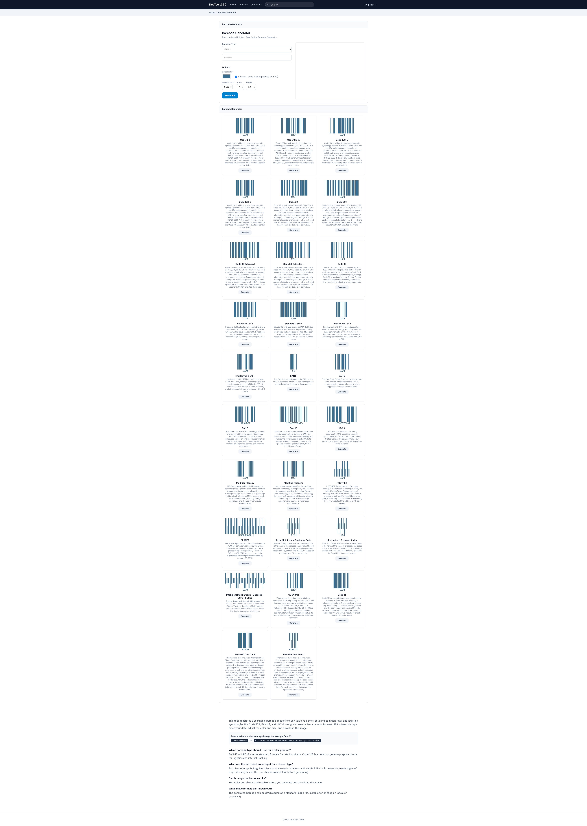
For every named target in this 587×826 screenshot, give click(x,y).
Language (369, 4)
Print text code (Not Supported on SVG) (258, 76)
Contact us (256, 4)
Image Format (228, 82)
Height (249, 82)
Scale (239, 82)
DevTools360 (217, 4)
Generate (230, 95)
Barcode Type (229, 44)
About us (243, 4)
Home (233, 4)
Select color (227, 72)
